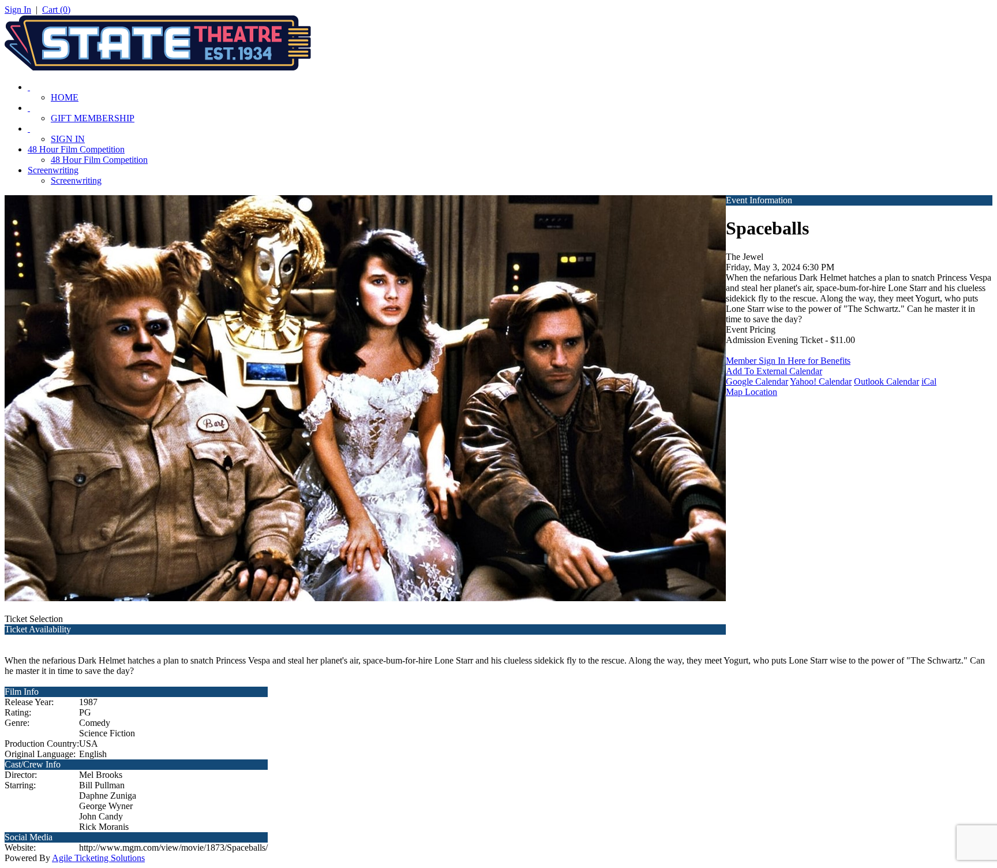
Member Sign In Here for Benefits (788, 361)
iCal (928, 381)
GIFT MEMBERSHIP (92, 118)
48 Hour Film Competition (76, 149)
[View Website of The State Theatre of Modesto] (158, 67)
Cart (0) (56, 9)
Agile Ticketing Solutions (98, 858)
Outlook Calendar (886, 381)
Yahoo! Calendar (821, 381)
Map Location (751, 392)
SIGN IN (68, 139)
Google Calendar (757, 381)
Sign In (18, 9)
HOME (64, 97)
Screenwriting (53, 170)
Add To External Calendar (774, 371)
